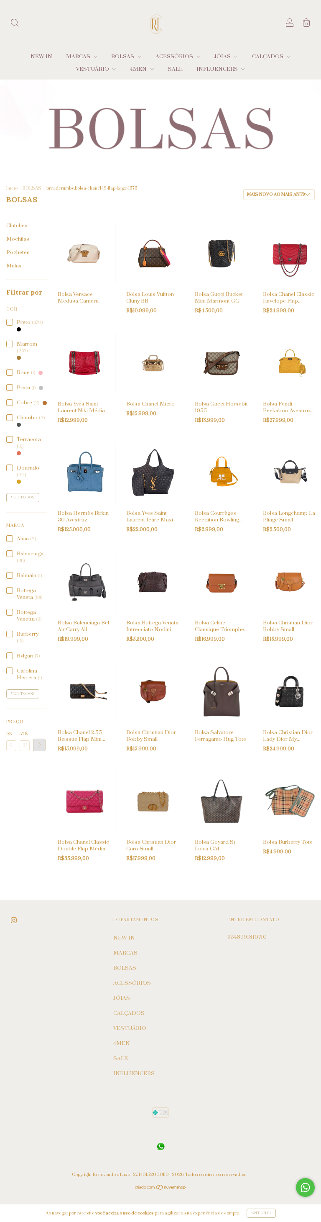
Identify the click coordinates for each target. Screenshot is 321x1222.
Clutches (17, 225)
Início (12, 188)
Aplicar (39, 745)
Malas (14, 265)
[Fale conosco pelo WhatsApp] (305, 1187)
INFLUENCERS (217, 69)
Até (24, 734)
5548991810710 (247, 937)
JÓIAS (223, 56)
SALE (175, 69)
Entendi (261, 1213)
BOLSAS (123, 56)
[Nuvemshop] (161, 1188)
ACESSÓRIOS (174, 56)
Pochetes (18, 252)
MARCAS (79, 56)
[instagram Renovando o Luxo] (13, 920)
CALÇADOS (268, 56)
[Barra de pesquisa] (14, 24)
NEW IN (41, 56)
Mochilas (17, 239)
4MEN (139, 69)
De (9, 734)
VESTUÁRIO (93, 69)
